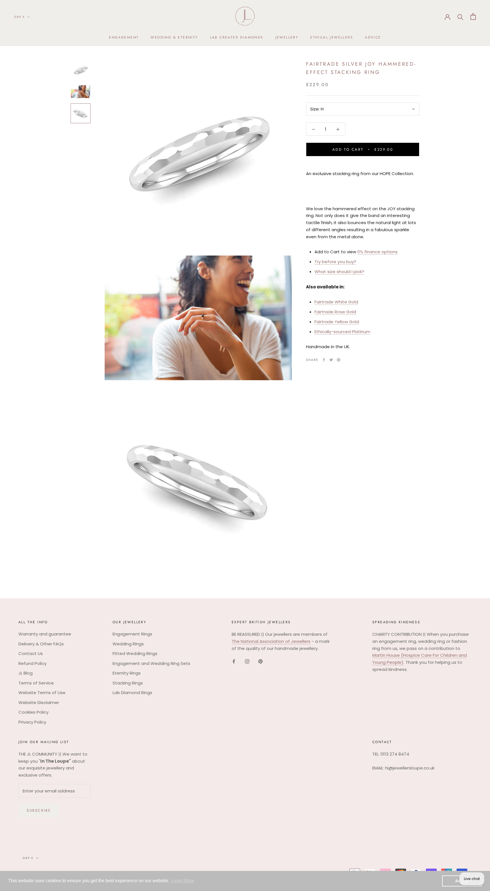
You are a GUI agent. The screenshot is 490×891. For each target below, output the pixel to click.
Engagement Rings (132, 634)
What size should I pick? (339, 272)
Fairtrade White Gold (336, 302)
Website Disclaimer (38, 702)
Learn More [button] (182, 880)
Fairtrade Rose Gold (335, 312)
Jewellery (287, 37)
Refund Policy (32, 663)
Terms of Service (36, 683)
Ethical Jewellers (331, 37)
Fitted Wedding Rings (135, 653)
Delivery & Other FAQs (41, 644)
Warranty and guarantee (44, 634)
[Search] (460, 17)
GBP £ (19, 17)
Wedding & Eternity (174, 37)
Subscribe (39, 810)
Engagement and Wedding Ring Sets (151, 663)
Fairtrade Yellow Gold (336, 322)
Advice (373, 37)
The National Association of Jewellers (271, 641)
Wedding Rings (128, 644)
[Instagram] (247, 661)
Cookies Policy (33, 712)
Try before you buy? (335, 262)
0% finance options (377, 252)
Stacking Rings (128, 683)
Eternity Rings (127, 673)
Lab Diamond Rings (132, 693)
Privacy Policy (32, 722)
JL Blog (25, 673)
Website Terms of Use (42, 693)
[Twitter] (331, 359)
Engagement (124, 37)
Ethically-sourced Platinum (342, 332)
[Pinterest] (338, 359)
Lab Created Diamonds (236, 37)
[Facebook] (324, 359)
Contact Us (30, 653)
